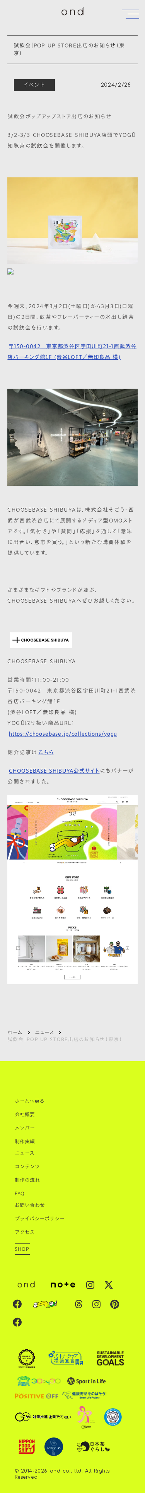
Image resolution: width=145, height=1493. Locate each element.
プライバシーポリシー (40, 1218)
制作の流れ (27, 1180)
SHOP (22, 1249)
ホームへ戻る (29, 1101)
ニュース (44, 1032)
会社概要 (25, 1114)
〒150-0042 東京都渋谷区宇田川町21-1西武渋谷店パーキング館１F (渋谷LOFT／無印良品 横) (71, 351)
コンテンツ (27, 1166)
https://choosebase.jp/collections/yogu (63, 733)
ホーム (15, 1032)
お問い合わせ (30, 1205)
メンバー (25, 1128)
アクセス (25, 1232)
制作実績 (25, 1141)
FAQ (19, 1193)
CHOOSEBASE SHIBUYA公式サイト (54, 770)
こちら (45, 752)
